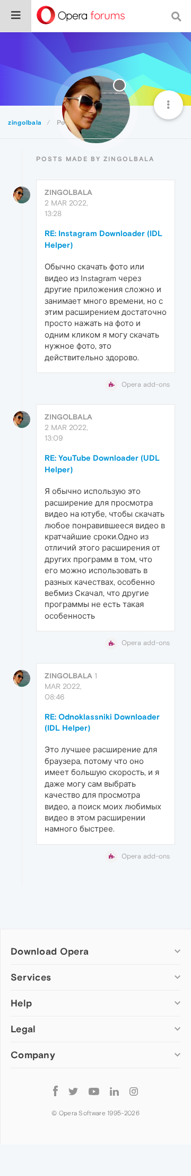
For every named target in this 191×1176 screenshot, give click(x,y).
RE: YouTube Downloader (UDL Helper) (102, 463)
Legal (23, 1028)
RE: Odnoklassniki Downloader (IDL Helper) (102, 722)
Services (31, 977)
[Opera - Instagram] (133, 1091)
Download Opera (50, 951)
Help (21, 1003)
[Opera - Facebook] (55, 1090)
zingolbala (68, 192)
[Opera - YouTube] (94, 1091)
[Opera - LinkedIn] (114, 1091)
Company (33, 1054)
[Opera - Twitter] (73, 1091)
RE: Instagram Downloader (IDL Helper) (103, 239)
